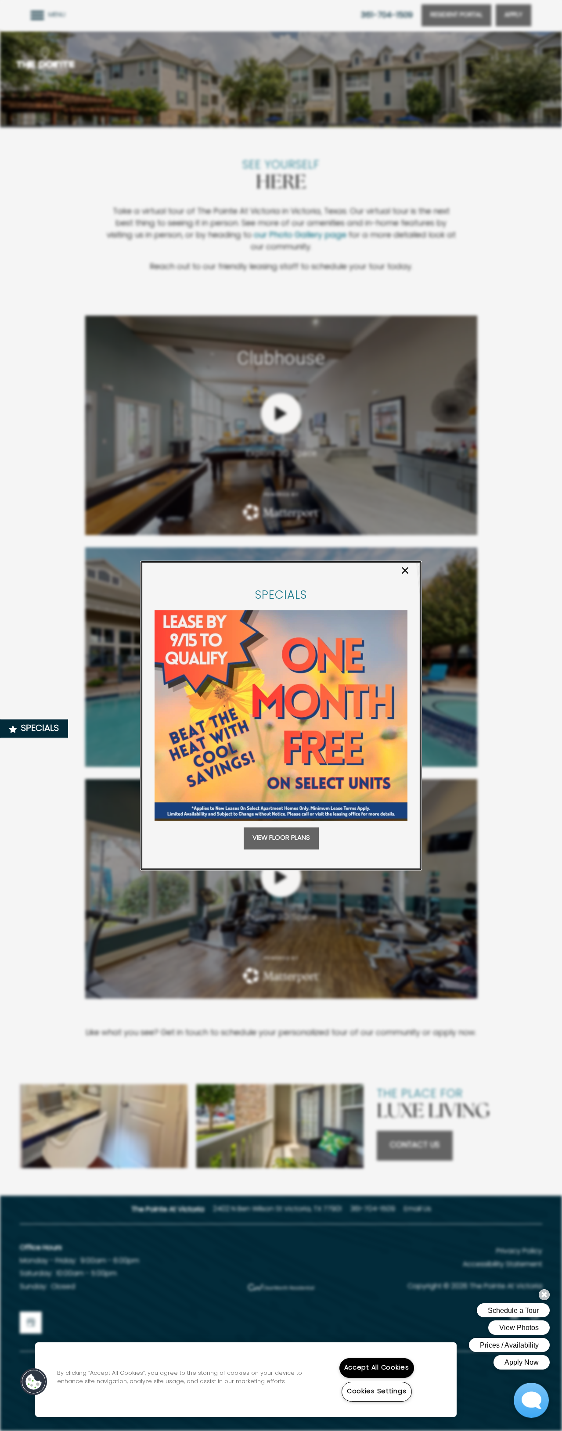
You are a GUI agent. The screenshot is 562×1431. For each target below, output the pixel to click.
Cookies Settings (377, 1391)
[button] (281, 838)
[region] (246, 1379)
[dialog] (281, 715)
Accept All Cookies (376, 1368)
